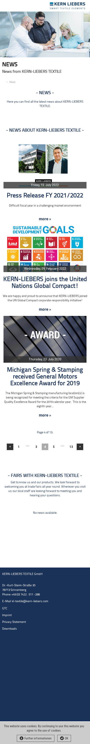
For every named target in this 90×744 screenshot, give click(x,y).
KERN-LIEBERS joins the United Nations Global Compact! (45, 282)
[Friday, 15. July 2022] (45, 165)
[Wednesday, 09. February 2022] (45, 248)
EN (3, 82)
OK (66, 738)
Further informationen (38, 738)
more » (45, 219)
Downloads (9, 628)
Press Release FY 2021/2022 (45, 196)
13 (71, 447)
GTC (4, 608)
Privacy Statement (14, 622)
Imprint (7, 615)
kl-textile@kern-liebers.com (30, 601)
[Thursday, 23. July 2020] (45, 339)
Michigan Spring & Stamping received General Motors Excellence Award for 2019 (45, 377)
